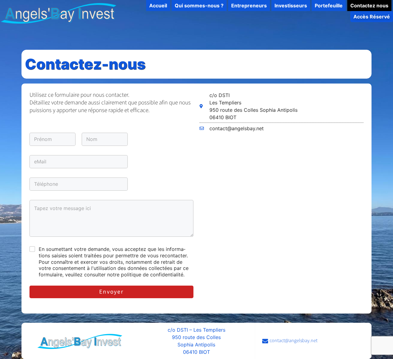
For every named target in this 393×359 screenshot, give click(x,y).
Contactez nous (369, 5)
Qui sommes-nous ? (199, 5)
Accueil (158, 5)
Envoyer (111, 292)
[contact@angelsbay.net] (313, 341)
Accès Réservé (371, 17)
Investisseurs (290, 5)
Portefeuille (329, 5)
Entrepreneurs (249, 5)
